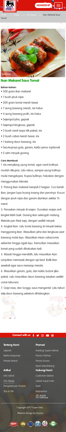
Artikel (16, 15)
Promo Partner (43, 355)
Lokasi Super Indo (45, 381)
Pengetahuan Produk (15, 386)
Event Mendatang (45, 366)
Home (3, 15)
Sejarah (7, 350)
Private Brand (10, 361)
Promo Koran (43, 361)
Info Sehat (9, 376)
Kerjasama (41, 391)
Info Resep (31, 15)
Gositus (39, 413)
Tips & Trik (9, 391)
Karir (38, 386)
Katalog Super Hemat (47, 350)
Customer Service (45, 376)
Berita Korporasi (12, 355)
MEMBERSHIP (43, 5)
